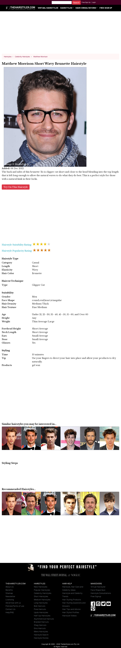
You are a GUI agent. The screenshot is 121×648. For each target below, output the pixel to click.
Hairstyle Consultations (101, 593)
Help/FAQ (10, 612)
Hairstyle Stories (41, 638)
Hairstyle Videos (69, 616)
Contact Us (10, 609)
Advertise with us (13, 603)
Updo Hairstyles (41, 612)
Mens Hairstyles (41, 631)
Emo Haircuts (40, 628)
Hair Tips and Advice (71, 609)
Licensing (10, 600)
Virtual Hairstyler (48, 8)
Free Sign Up (86, 2)
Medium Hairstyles (42, 600)
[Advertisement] (60, 33)
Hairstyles (66, 8)
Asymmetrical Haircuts (44, 619)
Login (94, 2)
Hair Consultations (86, 8)
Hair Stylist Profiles (70, 612)
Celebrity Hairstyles (42, 593)
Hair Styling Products (71, 600)
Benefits (9, 590)
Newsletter (10, 596)
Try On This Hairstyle (15, 187)
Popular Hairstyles (42, 590)
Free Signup (96, 596)
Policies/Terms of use (15, 606)
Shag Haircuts (40, 625)
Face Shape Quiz (98, 590)
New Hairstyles (40, 587)
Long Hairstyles (41, 603)
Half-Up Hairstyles (42, 616)
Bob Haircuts (39, 606)
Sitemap (9, 593)
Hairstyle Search (41, 635)
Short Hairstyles (41, 596)
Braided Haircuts (41, 622)
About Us (10, 587)
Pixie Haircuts (40, 609)
